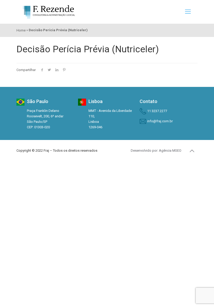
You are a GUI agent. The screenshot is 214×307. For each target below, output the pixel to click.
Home (21, 30)
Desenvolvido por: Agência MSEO (156, 150)
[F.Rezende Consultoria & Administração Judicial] (49, 11)
